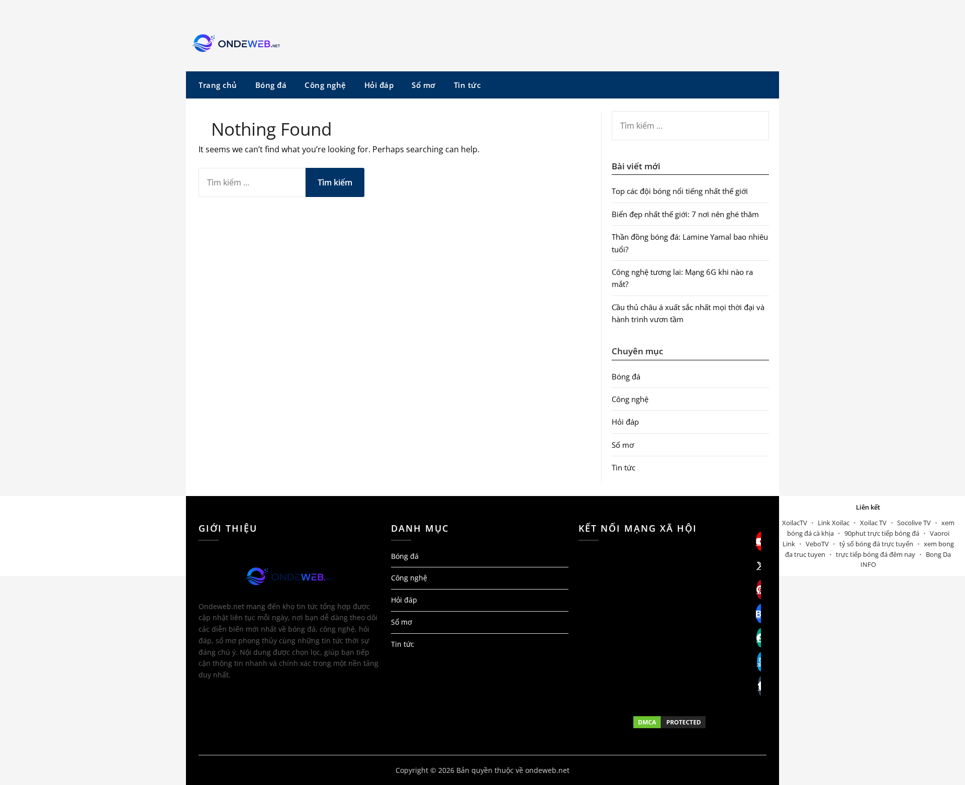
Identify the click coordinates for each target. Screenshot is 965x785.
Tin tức (467, 85)
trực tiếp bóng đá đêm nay (875, 554)
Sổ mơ (424, 85)
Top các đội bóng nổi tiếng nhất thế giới (680, 191)
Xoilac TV (873, 522)
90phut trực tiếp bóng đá (881, 533)
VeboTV (817, 543)
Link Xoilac (833, 522)
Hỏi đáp (379, 85)
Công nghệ (325, 85)
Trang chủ (218, 85)
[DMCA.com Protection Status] (669, 722)
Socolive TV (914, 522)
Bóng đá (271, 85)
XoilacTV (794, 522)
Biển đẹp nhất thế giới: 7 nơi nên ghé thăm (685, 214)
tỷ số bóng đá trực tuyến (876, 543)
